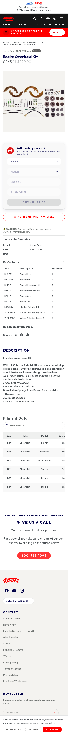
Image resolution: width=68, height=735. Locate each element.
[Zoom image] (34, 101)
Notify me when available (36, 216)
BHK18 (7, 290)
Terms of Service (12, 668)
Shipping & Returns (13, 649)
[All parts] (62, 19)
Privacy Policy (10, 662)
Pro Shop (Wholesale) (15, 681)
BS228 (7, 301)
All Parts (7, 42)
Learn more (45, 10)
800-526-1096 (34, 555)
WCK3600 (9, 318)
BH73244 (9, 279)
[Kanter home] (6, 32)
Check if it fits (33, 202)
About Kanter (10, 637)
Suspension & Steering (51, 25)
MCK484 (8, 307)
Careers (7, 643)
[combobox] (34, 161)
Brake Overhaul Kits (31, 42)
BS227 (7, 296)
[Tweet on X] (16, 335)
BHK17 (7, 285)
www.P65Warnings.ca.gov (16, 231)
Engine (23, 25)
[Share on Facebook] (22, 335)
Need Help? (9, 624)
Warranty (8, 656)
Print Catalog (10, 674)
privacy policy (47, 722)
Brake (7, 25)
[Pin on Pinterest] (27, 335)
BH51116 (8, 274)
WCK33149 (9, 312)
